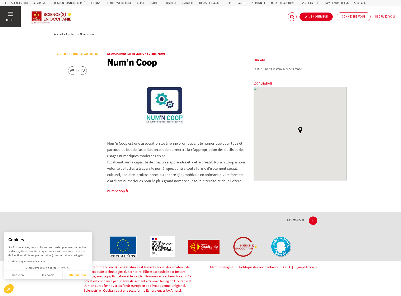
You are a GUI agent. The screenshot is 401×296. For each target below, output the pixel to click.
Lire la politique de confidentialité (26, 261)
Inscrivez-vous (385, 17)
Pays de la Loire (310, 3)
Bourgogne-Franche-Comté (68, 3)
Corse (140, 3)
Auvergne (39, 3)
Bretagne (96, 3)
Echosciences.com (16, 3)
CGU (286, 267)
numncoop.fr (117, 191)
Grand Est (170, 3)
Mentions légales (222, 267)
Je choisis (48, 275)
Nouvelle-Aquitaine (283, 3)
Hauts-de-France (209, 3)
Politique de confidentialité (259, 267)
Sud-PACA (359, 3)
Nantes (241, 3)
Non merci (18, 275)
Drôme (154, 3)
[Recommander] (83, 70)
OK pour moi (77, 275)
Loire (229, 3)
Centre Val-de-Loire (119, 3)
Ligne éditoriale (306, 267)
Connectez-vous (353, 17)
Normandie (258, 3)
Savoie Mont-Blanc (337, 3)
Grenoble (188, 3)
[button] (9, 289)
